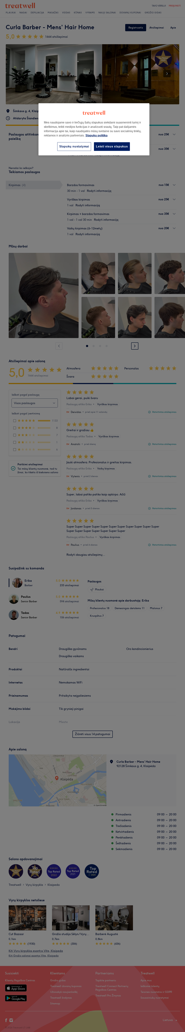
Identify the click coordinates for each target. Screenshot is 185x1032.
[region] (93, 129)
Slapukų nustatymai (74, 146)
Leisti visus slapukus (112, 146)
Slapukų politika (96, 135)
